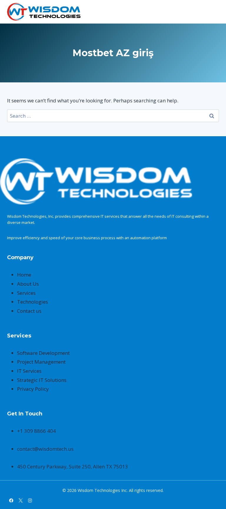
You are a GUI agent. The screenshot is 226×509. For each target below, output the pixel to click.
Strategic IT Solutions (42, 380)
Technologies (32, 301)
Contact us (29, 310)
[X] (20, 500)
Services (26, 293)
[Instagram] (30, 500)
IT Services (29, 370)
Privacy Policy (33, 388)
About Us (28, 283)
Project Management (41, 361)
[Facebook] (11, 500)
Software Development (43, 353)
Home (24, 274)
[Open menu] (213, 12)
